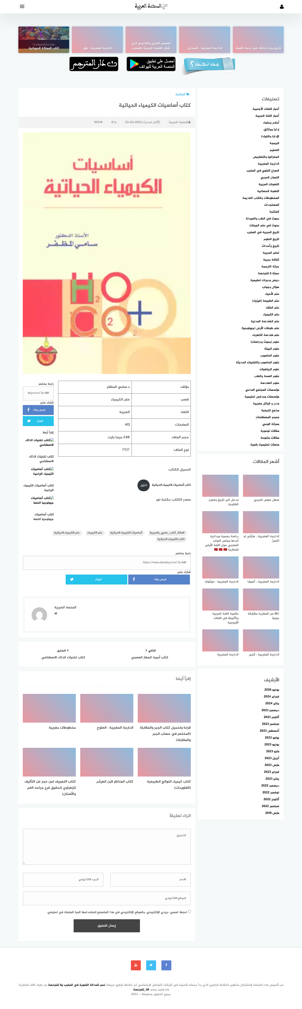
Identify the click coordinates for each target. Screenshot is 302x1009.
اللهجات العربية (268, 184)
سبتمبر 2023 (270, 724)
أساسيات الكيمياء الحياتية (126, 533)
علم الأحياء (272, 294)
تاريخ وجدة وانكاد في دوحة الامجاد (258, 48)
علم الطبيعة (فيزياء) (265, 300)
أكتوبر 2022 (271, 799)
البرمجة (274, 143)
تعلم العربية (271, 252)
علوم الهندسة (269, 383)
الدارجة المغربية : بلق (97, 48)
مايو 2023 (272, 751)
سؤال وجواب (270, 287)
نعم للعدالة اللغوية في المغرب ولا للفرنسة (76, 985)
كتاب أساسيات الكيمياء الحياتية (171, 485)
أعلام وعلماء (271, 122)
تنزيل (143, 485)
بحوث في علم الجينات (264, 225)
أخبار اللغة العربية (267, 115)
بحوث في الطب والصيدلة (262, 218)
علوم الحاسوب (269, 355)
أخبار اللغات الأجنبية (265, 109)
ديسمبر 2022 (270, 785)
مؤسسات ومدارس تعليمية (262, 396)
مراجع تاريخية (270, 410)
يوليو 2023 (272, 737)
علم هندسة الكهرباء (265, 335)
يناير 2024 (272, 703)
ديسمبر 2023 (270, 710)
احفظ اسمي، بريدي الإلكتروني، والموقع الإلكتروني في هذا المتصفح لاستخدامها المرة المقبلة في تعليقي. (117, 912)
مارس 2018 (272, 813)
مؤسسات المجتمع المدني (262, 389)
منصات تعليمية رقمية (264, 444)
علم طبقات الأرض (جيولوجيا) (260, 328)
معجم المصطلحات (267, 417)
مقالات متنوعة (269, 437)
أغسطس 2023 (269, 730)
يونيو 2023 (271, 744)
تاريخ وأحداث (270, 246)
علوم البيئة (271, 348)
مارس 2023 (272, 765)
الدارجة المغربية (268, 163)
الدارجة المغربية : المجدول (204, 48)
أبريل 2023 (272, 758)
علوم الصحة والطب (266, 376)
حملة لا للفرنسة (268, 273)
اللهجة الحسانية (268, 191)
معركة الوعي (270, 424)
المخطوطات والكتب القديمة (260, 198)
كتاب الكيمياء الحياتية (171, 539)
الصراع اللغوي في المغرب (263, 170)
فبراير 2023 (271, 772)
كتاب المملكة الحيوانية (44, 48)
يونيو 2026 (271, 689)
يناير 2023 (272, 778)
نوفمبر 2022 (270, 792)
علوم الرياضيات (269, 369)
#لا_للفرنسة (141, 989)
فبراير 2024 (271, 696)
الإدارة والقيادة (270, 136)
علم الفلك (272, 307)
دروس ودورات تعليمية (264, 280)
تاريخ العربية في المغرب (263, 232)
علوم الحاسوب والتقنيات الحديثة (257, 362)
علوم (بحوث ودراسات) (265, 342)
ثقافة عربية (271, 259)
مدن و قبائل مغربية (266, 403)
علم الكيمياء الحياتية (67, 533)
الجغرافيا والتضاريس (266, 157)
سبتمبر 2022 (270, 806)
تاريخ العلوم (271, 239)
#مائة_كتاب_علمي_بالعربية (167, 533)
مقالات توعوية (269, 431)
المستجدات (271, 205)
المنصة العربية (178, 122)
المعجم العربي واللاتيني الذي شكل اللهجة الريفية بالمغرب (150, 46)
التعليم (274, 150)
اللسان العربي (270, 177)
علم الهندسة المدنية (265, 321)
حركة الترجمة (270, 266)
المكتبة (180, 94)
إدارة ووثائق (271, 129)
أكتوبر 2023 (271, 717)
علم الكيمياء (95, 533)
